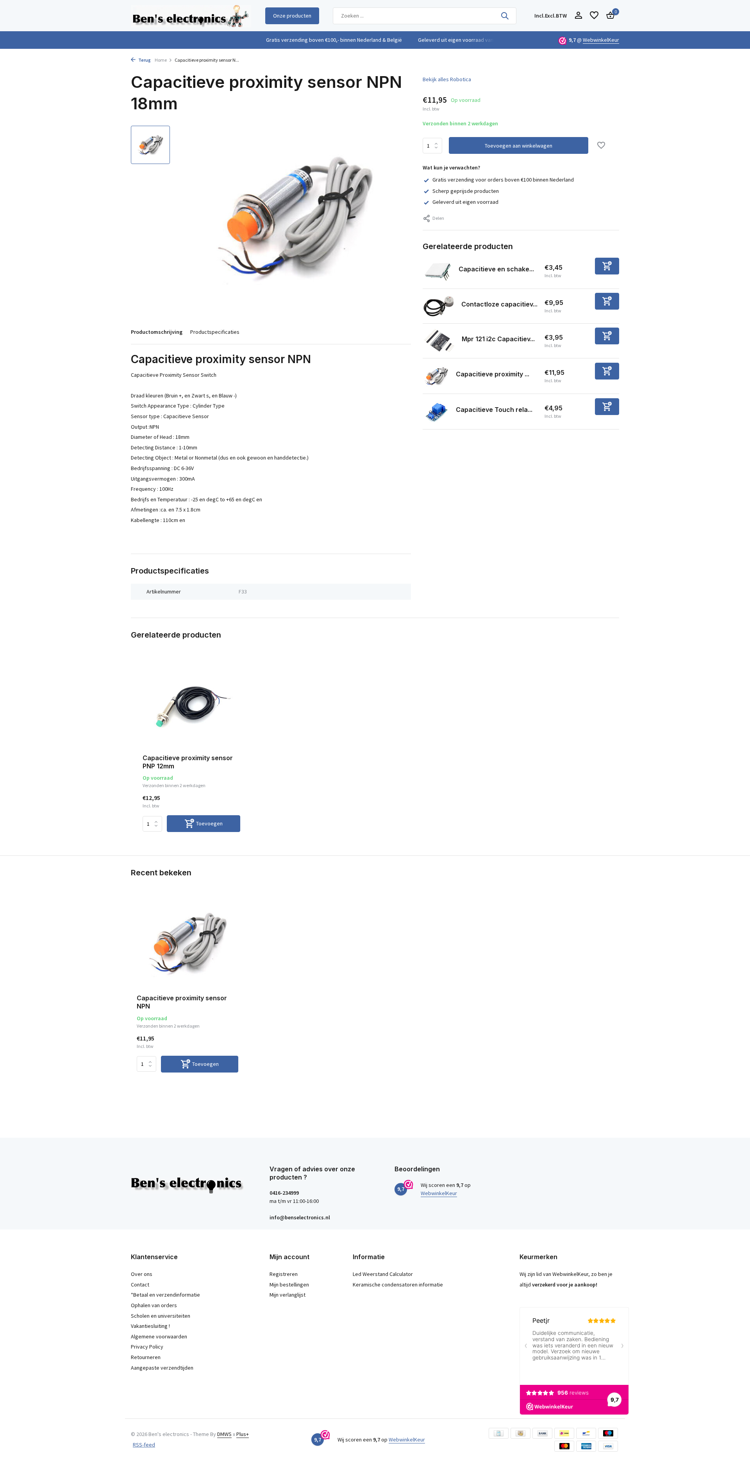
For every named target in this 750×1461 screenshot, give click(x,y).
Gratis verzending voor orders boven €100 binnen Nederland (503, 179)
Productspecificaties (214, 331)
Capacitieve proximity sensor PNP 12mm (188, 762)
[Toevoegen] (607, 266)
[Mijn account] (578, 15)
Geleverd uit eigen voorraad (465, 201)
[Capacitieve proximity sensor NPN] (187, 942)
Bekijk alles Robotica (447, 79)
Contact (140, 1284)
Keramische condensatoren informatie (398, 1284)
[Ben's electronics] (191, 15)
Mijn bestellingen (289, 1284)
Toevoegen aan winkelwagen (518, 145)
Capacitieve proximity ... (492, 374)
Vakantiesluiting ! (150, 1325)
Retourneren (146, 1357)
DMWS (224, 1434)
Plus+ (242, 1434)
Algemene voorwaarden (159, 1336)
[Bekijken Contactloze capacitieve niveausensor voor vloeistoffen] (439, 306)
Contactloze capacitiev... (499, 304)
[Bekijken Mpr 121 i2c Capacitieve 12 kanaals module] (439, 340)
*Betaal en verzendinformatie (165, 1294)
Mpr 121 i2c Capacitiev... (498, 339)
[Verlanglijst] (594, 16)
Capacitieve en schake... (496, 269)
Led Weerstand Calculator (383, 1273)
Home (161, 60)
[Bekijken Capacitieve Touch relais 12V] (436, 411)
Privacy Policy (147, 1346)
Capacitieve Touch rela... (494, 409)
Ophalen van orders (154, 1305)
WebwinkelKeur (601, 39)
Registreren (284, 1273)
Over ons (141, 1273)
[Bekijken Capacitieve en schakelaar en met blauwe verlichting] (438, 271)
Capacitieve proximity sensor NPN (182, 1002)
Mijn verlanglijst (287, 1294)
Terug (144, 60)
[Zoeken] (505, 16)
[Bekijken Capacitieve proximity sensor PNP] (436, 376)
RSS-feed (144, 1444)
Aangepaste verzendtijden (162, 1367)
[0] (608, 16)
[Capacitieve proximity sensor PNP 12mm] (191, 704)
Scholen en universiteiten (160, 1315)
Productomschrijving (156, 331)
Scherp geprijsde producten (465, 190)
